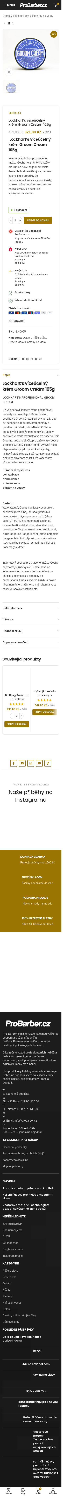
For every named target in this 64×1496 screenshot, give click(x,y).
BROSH (37, 1351)
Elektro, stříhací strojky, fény (19, 1315)
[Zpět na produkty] (9, 24)
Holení (7, 1309)
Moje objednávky (13, 1166)
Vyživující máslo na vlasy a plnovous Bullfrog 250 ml (45, 697)
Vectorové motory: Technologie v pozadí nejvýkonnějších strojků (26, 1207)
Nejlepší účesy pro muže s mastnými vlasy (28, 1196)
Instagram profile (13, 1255)
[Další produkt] (13, 24)
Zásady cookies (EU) (15, 1160)
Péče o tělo (39, 337)
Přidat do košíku (37, 220)
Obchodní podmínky (15, 1147)
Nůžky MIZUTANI (36, 1391)
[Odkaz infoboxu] (31, 860)
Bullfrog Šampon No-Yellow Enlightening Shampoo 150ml (16, 701)
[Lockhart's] (16, 351)
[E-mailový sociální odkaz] (23, 359)
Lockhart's (15, 112)
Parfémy (8, 1296)
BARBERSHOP (12, 1223)
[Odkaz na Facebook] (19, 359)
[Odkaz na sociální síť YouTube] (39, 763)
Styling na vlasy (44, 1375)
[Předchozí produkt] (5, 24)
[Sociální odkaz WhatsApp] (32, 359)
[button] (16, 724)
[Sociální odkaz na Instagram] (30, 763)
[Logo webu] (33, 4)
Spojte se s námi (13, 1249)
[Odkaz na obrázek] (31, 953)
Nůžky (6, 1289)
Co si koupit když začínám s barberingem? (22, 1339)
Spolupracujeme (13, 1230)
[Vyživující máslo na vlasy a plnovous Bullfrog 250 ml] (45, 678)
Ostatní (27, 337)
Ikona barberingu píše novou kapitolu (28, 1188)
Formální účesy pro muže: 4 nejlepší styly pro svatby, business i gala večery (45, 1469)
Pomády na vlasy (42, 15)
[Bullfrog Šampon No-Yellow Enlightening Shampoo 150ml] (17, 680)
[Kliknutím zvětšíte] (9, 72)
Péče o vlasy (21, 15)
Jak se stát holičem (36, 1364)
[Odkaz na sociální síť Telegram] (36, 359)
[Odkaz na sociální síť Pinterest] (27, 359)
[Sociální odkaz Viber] (40, 359)
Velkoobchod (10, 1242)
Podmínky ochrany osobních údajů (23, 1153)
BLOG (6, 1236)
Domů (6, 15)
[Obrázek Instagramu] (11, 816)
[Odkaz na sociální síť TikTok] (47, 763)
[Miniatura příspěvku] (17, 1353)
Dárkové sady (11, 1321)
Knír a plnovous (12, 1302)
